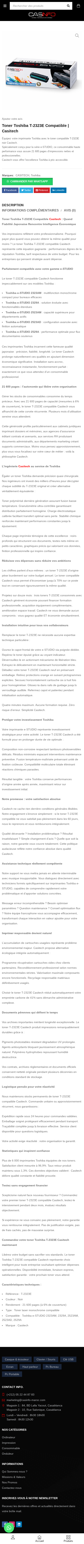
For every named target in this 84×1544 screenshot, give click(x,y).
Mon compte (13, 1536)
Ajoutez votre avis (12, 118)
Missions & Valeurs (13, 1477)
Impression (9, 1442)
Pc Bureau (52, 1366)
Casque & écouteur (17, 1359)
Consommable (11, 1448)
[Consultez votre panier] (79, 6)
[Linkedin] (19, 1524)
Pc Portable (12, 1374)
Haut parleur (30, 1366)
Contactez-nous (11, 1487)
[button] (77, 35)
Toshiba (35, 175)
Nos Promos (9, 1482)
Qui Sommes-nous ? (14, 1471)
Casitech (55, 219)
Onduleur (7, 1453)
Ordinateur (8, 1437)
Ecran (9, 1366)
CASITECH (22, 175)
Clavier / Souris (46, 1359)
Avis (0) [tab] (70, 210)
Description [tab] (13, 205)
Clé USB (68, 1359)
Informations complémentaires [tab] (30, 210)
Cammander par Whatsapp (29, 181)
